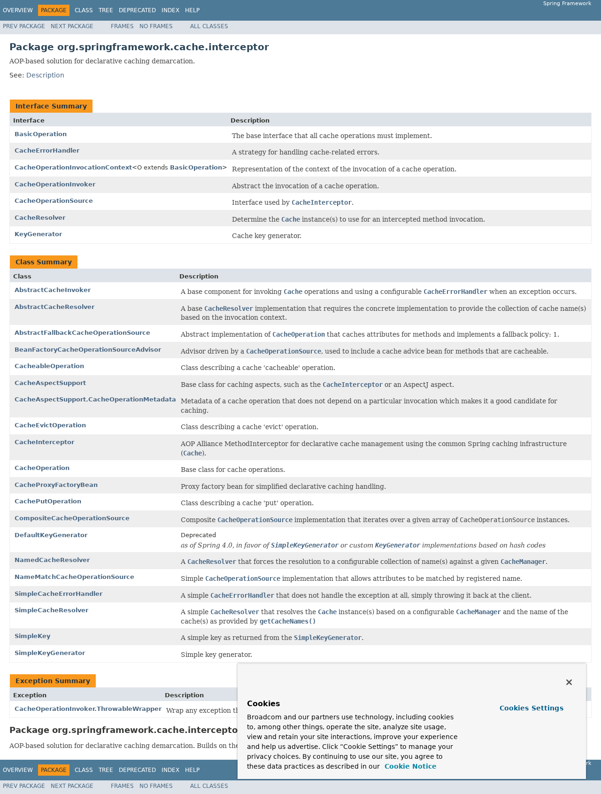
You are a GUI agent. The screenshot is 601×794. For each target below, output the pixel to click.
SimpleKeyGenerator (50, 652)
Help (192, 10)
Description (45, 75)
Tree (106, 10)
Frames (122, 26)
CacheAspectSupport (50, 382)
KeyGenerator (38, 234)
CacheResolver (40, 217)
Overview (18, 10)
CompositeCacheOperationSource (72, 518)
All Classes (209, 26)
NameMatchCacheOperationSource (74, 576)
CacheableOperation (49, 366)
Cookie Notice (409, 766)
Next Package (72, 26)
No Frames (156, 26)
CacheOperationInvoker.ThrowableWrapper (88, 708)
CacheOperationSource (54, 200)
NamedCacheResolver (52, 559)
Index (170, 10)
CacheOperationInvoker (55, 184)
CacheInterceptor (44, 442)
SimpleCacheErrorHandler (58, 593)
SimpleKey (32, 636)
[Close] (569, 682)
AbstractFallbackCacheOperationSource (82, 332)
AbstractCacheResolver (54, 306)
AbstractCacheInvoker (53, 289)
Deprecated (137, 10)
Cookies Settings (531, 708)
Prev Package (24, 26)
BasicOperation (41, 134)
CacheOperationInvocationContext (73, 167)
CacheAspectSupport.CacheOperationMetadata (95, 399)
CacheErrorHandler (47, 150)
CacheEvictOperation (50, 425)
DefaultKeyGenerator (51, 535)
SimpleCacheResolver (51, 610)
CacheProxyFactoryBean (56, 484)
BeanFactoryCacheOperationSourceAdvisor (88, 349)
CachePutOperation (48, 501)
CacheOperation (42, 467)
